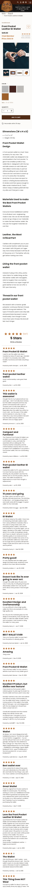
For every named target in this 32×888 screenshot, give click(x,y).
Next (27, 55)
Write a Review (25, 37)
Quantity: (5, 107)
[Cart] (26, 2)
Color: (5, 84)
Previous (5, 55)
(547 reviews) (26, 36)
